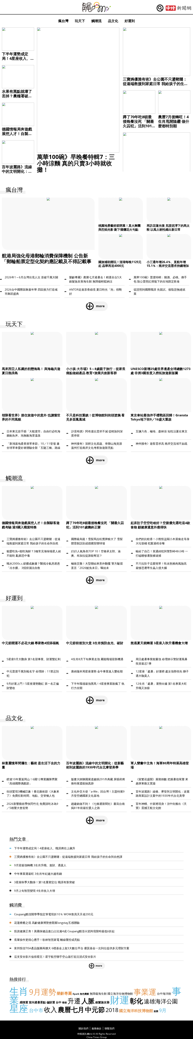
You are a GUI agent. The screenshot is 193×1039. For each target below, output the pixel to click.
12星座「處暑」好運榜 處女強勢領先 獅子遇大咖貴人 (162, 673)
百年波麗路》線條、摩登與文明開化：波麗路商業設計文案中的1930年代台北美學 (162, 794)
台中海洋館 (164, 993)
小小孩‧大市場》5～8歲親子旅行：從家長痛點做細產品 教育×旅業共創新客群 (95, 371)
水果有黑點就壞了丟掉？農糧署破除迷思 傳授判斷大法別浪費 (17, 98)
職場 (64, 1002)
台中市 (36, 1010)
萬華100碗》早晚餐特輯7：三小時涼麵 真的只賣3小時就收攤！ (76, 163)
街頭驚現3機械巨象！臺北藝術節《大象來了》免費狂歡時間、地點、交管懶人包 (33, 794)
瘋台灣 (63, 20)
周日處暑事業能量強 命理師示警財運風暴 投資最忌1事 (161, 661)
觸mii (96, 7)
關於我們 (83, 1028)
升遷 (74, 1000)
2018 (112, 1010)
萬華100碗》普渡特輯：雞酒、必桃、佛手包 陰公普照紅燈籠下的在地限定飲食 (160, 279)
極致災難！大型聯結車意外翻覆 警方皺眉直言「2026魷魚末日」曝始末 (97, 566)
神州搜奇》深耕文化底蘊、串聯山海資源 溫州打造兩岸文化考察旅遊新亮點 (96, 446)
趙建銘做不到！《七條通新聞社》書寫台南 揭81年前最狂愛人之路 (98, 806)
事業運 (145, 992)
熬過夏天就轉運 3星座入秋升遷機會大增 (159, 643)
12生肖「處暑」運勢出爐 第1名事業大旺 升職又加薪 (161, 686)
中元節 (95, 1009)
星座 (18, 1008)
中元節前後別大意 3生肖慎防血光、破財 (94, 643)
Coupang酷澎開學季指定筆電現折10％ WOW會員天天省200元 (53, 914)
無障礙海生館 (98, 993)
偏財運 (51, 1002)
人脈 (88, 1000)
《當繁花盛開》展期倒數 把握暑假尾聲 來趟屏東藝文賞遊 (162, 781)
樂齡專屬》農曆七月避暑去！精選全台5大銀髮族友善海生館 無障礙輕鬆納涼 (95, 279)
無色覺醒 (84, 993)
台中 (58, 1002)
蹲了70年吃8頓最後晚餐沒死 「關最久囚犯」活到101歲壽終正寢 (138, 123)
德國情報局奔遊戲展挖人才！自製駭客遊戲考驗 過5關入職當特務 (17, 136)
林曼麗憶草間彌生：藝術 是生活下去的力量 (31, 765)
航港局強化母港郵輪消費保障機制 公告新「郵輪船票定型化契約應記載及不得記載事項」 (46, 261)
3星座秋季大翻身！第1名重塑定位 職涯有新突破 (44, 882)
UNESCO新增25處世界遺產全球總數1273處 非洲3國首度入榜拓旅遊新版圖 (161, 371)
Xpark (76, 993)
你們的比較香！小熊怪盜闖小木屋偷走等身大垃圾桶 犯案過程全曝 (162, 541)
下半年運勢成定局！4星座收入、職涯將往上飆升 (16, 58)
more (100, 306)
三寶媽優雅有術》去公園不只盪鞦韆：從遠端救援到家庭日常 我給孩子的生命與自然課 (155, 84)
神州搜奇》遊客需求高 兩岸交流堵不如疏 (161, 443)
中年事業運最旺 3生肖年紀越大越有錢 (38, 874)
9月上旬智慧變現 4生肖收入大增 (34, 890)
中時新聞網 (178, 8)
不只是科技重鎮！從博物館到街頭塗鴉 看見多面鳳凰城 (95, 417)
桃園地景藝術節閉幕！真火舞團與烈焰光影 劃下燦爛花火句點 (119, 227)
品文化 (113, 20)
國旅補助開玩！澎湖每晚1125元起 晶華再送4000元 (119, 264)
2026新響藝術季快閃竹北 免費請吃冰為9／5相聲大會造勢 (32, 806)
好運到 (130, 20)
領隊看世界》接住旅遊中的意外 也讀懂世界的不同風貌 (31, 417)
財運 (119, 999)
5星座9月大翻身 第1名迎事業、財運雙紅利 (34, 659)
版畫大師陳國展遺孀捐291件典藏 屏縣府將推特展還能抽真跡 (98, 781)
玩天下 (80, 20)
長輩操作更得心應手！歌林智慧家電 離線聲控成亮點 (47, 940)
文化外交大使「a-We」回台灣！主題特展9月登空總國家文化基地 (98, 794)
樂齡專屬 (64, 993)
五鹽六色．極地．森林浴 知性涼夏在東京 (161, 431)
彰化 (136, 1000)
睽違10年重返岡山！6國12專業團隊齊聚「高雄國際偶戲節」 (32, 781)
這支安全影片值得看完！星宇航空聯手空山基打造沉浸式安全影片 (55, 956)
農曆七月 (71, 1009)
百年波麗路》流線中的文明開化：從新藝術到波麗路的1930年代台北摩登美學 (95, 765)
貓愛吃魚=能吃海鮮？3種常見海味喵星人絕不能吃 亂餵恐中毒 (34, 553)
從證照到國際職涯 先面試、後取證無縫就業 (159, 292)
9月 (162, 1010)
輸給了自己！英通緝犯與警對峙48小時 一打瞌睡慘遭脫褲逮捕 (162, 553)
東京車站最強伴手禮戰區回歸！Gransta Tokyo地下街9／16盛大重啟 (159, 417)
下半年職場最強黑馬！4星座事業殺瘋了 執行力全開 (97, 686)
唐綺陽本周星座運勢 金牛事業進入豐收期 (97, 671)
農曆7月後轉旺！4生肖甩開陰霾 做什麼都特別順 (173, 121)
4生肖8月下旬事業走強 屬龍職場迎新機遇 (97, 659)
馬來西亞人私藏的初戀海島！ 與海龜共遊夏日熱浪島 (31, 371)
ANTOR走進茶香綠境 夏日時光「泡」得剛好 (95, 292)
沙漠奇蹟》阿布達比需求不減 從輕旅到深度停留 (97, 433)
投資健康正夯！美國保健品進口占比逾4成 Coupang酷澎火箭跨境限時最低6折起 (64, 931)
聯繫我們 (109, 1028)
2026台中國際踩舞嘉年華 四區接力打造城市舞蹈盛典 (31, 292)
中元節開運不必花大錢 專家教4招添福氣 (30, 643)
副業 (156, 1011)
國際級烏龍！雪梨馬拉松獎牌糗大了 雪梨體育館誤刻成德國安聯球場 (97, 541)
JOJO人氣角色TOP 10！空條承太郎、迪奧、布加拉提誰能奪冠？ (96, 553)
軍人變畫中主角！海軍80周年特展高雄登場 (160, 765)
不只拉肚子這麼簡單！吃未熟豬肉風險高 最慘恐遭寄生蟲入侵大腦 (161, 566)
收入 (50, 1009)
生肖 (18, 991)
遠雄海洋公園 (161, 1001)
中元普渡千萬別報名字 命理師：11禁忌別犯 (33, 673)
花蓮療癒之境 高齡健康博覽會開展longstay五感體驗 (47, 923)
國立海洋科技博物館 (136, 1010)
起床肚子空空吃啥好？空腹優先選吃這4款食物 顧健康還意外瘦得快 (160, 525)
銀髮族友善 (102, 1002)
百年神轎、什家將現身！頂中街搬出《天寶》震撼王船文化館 (161, 806)
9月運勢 (42, 992)
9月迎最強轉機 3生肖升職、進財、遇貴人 (40, 865)
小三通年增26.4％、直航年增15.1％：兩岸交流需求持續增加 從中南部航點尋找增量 (168, 266)
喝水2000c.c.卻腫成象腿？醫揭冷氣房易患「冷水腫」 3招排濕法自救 (33, 566)
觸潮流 (96, 20)
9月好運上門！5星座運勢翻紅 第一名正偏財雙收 (33, 686)
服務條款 (96, 1028)
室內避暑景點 (37, 1002)
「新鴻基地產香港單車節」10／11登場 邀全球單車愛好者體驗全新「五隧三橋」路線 (33, 446)
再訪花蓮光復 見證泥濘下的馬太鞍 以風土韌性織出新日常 (168, 227)
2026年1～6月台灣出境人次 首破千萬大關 (31, 277)
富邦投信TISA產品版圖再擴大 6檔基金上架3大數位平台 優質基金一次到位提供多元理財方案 (71, 948)
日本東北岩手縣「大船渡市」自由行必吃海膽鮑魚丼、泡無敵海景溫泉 (33, 433)
